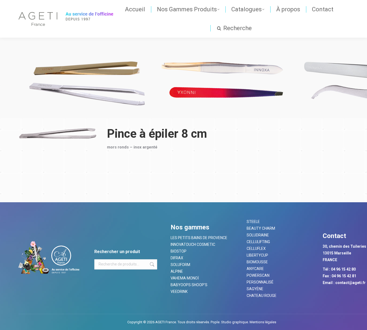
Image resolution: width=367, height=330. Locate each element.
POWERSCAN (258, 275)
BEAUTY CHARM (261, 228)
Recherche (151, 264)
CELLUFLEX (256, 248)
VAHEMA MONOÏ (185, 278)
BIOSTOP (178, 251)
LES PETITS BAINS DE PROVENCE (199, 238)
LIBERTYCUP (257, 255)
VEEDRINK (179, 291)
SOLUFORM (180, 264)
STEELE (253, 221)
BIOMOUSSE (257, 262)
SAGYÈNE (255, 289)
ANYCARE (255, 269)
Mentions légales (262, 322)
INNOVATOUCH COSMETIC (193, 244)
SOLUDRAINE (258, 235)
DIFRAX (177, 258)
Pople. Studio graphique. (230, 322)
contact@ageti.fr (350, 283)
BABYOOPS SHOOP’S (189, 285)
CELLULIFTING (258, 242)
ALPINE (177, 271)
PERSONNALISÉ (260, 282)
